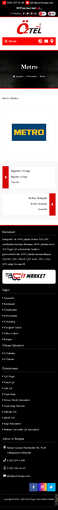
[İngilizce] (52, 13)
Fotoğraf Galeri (12, 327)
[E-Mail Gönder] (46, 41)
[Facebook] (24, 14)
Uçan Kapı (9, 394)
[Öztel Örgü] (29, 27)
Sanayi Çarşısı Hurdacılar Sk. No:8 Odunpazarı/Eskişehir (26, 450)
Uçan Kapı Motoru (14, 406)
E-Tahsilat (16, 13)
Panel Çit (8, 382)
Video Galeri (10, 333)
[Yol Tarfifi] (51, 41)
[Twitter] (27, 14)
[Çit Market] (29, 277)
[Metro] (29, 132)
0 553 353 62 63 (16, 468)
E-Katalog (9, 321)
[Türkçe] (42, 13)
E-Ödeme (8, 359)
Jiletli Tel (8, 417)
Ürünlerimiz (10, 309)
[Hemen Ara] (40, 41)
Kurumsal (8, 303)
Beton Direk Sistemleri (16, 400)
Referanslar (31, 76)
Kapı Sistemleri (12, 423)
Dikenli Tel (9, 411)
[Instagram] (31, 14)
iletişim (7, 339)
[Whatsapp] (35, 14)
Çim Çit (7, 388)
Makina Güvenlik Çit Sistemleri (21, 429)
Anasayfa (19, 76)
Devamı (18, 264)
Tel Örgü (8, 376)
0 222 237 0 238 (16, 460)
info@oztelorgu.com (18, 476)
